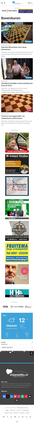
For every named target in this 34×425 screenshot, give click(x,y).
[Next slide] (31, 306)
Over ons (18, 410)
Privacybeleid (25, 410)
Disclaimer (15, 412)
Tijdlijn (7, 410)
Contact (27, 412)
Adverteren (12, 410)
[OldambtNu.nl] (16, 3)
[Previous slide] (2, 306)
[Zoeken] (2, 3)
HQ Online (25, 407)
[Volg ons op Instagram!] (31, 353)
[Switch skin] (5, 3)
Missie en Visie (8, 412)
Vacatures (21, 412)
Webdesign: (20, 407)
